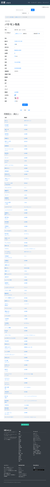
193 (15, 56)
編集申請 (25, 104)
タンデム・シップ (8, 348)
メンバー (20, 435)
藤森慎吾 (7, 293)
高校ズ (6, 397)
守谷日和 (7, 341)
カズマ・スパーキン (9, 165)
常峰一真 (7, 245)
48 (15, 44)
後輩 (29, 110)
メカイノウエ (8, 335)
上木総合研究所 (7, 184)
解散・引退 (21, 453)
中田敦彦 (7, 256)
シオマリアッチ (8, 207)
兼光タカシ (7, 168)
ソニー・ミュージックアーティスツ (30, 396)
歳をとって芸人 (36, 447)
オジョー (7, 157)
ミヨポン (6, 239)
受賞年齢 (20, 447)
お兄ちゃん (7, 365)
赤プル (6, 120)
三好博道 (7, 323)
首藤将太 (7, 213)
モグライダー (7, 362)
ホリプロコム (26, 178)
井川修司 (7, 125)
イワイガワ (7, 126)
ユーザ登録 (8, 439)
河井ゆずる (7, 174)
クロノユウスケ (8, 187)
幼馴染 (20, 456)
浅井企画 (25, 125)
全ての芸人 (12, 17)
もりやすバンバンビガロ (10, 338)
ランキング (33, 2)
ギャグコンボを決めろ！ (8, 469)
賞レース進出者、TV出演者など (9, 474)
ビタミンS (6, 262)
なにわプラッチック (8, 393)
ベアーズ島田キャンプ (9, 297)
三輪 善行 (7, 391)
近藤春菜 (7, 198)
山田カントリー (18, 17)
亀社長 (6, 369)
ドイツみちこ (8, 251)
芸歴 (19, 433)
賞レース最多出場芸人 (37, 453)
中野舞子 (7, 260)
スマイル (6, 150)
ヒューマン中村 (8, 280)
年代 (19, 438)
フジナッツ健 (8, 290)
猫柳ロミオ (7, 271)
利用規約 (20, 472)
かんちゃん (7, 378)
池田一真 (7, 129)
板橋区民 (6, 305)
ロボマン (6, 162)
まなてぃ (7, 303)
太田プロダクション (27, 120)
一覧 (29, 2)
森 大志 (6, 396)
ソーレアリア (26, 303)
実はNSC (20, 459)
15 (38, 33)
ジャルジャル (7, 192)
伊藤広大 (7, 138)
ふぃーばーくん (8, 412)
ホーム (20, 467)
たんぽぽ (6, 180)
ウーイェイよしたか (9, 148)
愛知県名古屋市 (17, 50)
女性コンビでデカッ (36, 438)
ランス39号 (7, 351)
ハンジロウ (7, 375)
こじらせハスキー (8, 253)
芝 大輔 (6, 360)
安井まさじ (7, 344)
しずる (6, 332)
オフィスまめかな (27, 387)
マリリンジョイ (8, 308)
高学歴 (20, 450)
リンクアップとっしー (9, 354)
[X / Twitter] (34, 468)
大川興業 (25, 238)
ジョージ (7, 382)
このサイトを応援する (23, 475)
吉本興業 (16, 92)
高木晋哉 (7, 221)
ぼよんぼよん (7, 409)
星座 (19, 442)
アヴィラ (25, 287)
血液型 (20, 441)
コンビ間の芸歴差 (36, 450)
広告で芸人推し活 (25, 424)
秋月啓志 (7, 400)
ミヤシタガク (8, 315)
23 (15, 101)
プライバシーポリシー (23, 473)
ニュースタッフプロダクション (29, 248)
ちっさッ (34, 442)
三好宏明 (7, 318)
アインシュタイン (8, 175)
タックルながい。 (8, 230)
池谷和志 (7, 134)
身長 (19, 444)
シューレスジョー (8, 210)
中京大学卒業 (17, 62)
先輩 (21, 110)
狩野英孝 (7, 171)
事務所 (20, 436)
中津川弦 (7, 405)
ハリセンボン (7, 199)
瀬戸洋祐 (7, 217)
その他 (25, 145)
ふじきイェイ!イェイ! (9, 287)
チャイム (6, 122)
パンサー (6, 154)
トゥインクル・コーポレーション (30, 417)
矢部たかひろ (8, 347)
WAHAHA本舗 (26, 268)
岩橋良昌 (7, 145)
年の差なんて (35, 444)
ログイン (40, 2)
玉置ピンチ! (7, 238)
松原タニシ (7, 300)
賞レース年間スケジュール (8, 467)
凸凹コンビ (35, 433)
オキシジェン (7, 235)
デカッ (34, 441)
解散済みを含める (45, 7)
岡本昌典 (7, 408)
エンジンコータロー (9, 417)
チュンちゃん (8, 242)
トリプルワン (26, 274)
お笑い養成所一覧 (7, 473)
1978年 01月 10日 (18, 41)
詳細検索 (5, 476)
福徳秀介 (7, 283)
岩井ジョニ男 (8, 141)
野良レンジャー (7, 214)
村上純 (6, 330)
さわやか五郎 (8, 202)
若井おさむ (7, 357)
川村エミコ (7, 178)
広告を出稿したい (22, 476)
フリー (25, 187)
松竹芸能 (25, 242)
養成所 (20, 458)
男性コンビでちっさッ (37, 439)
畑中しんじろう (8, 274)
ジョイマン (7, 135)
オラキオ (7, 160)
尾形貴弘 (7, 153)
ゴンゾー (7, 195)
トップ (7, 17)
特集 (19, 461)
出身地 (20, 439)
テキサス (7, 248)
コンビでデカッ (36, 435)
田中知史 (7, 233)
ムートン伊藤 (8, 327)
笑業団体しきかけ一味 (28, 347)
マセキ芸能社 (26, 171)
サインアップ (46, 2)
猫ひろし (7, 268)
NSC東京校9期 (17, 68)
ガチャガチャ (7, 379)
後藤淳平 (7, 190)
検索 (33, 10)
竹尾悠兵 (7, 226)
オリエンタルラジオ (8, 257)
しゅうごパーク (8, 374)
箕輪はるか (7, 311)
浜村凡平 (7, 277)
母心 (5, 388)
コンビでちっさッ (36, 436)
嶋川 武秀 (7, 387)
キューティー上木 (8, 183)
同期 (25, 110)
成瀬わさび (7, 265)
